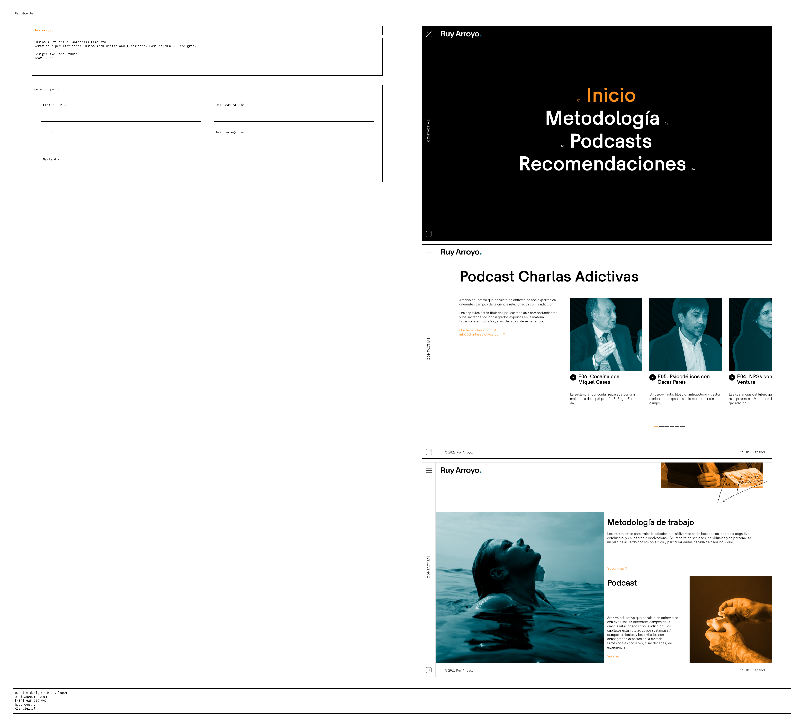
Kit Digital (25, 709)
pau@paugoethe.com (31, 697)
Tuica (47, 132)
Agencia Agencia (230, 132)
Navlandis (51, 159)
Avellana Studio (63, 54)
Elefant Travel (56, 105)
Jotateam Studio (230, 105)
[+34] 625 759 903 (31, 701)
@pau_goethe (25, 705)
